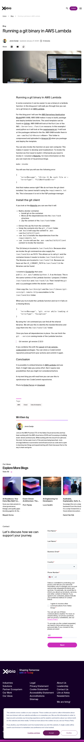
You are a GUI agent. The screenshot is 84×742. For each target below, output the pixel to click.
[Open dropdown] (80, 8)
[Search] (67, 8)
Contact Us (62, 689)
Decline (69, 733)
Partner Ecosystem (12, 689)
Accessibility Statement (42, 692)
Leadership (62, 686)
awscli (41, 347)
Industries (8, 682)
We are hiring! (63, 701)
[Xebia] (6, 8)
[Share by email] (17, 46)
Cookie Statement (39, 689)
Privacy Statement (39, 686)
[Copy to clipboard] (23, 46)
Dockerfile (30, 272)
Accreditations (37, 696)
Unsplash (41, 385)
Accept (51, 733)
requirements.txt (50, 129)
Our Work (7, 692)
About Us (61, 682)
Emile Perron (29, 385)
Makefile (37, 156)
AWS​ (18, 405)
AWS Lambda (38, 109)
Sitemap (34, 699)
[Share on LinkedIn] (11, 46)
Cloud (25, 405)
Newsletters (63, 696)
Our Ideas (8, 696)
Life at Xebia (63, 692)
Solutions (7, 686)
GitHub (27, 123)
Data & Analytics (36, 405)
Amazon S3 (46, 138)
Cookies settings (34, 733)
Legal (32, 682)
